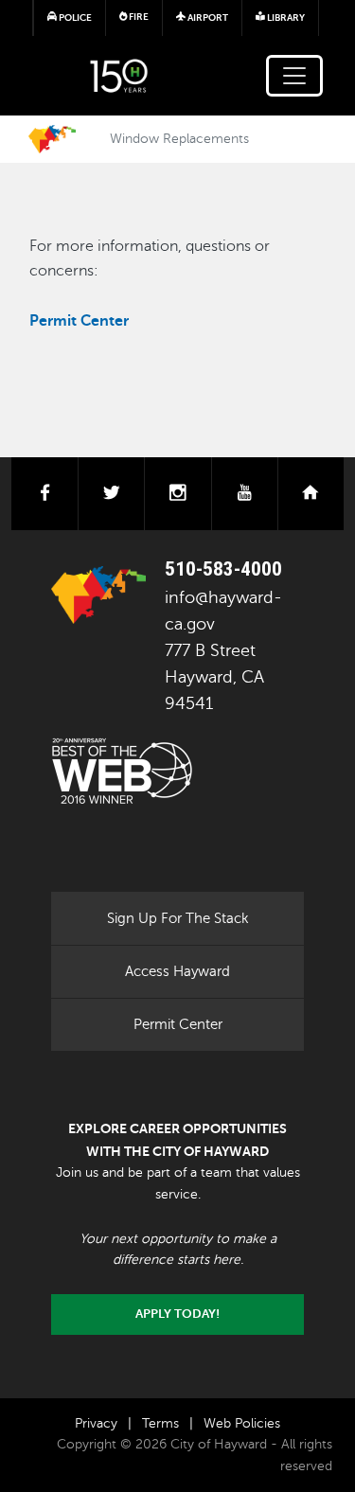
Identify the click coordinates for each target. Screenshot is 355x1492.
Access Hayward (177, 971)
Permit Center (177, 1024)
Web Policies (242, 1423)
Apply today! (177, 1314)
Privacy (96, 1423)
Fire (138, 16)
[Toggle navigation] (294, 76)
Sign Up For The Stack (178, 918)
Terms (160, 1423)
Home (52, 139)
